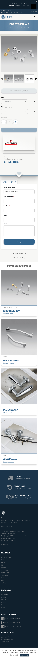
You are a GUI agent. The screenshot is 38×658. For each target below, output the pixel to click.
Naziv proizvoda (9, 187)
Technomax (4, 578)
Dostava (19, 476)
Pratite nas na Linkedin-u (13, 626)
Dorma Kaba (5, 573)
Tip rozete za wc (6, 107)
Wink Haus (4, 570)
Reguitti (3, 562)
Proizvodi (4, 597)
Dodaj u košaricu (19, 130)
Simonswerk (4, 575)
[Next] (36, 79)
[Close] (36, 1)
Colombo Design (11, 162)
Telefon (7, 206)
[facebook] (19, 257)
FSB (2, 565)
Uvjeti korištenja (23, 496)
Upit (6, 223)
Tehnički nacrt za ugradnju (19, 91)
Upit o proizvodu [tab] (9, 182)
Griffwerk (4, 583)
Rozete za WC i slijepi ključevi (19, 27)
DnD (2, 560)
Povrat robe (19, 486)
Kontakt (3, 607)
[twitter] (14, 257)
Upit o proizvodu (8, 314)
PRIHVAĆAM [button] (24, 655)
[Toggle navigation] (34, 17)
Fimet (3, 580)
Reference (4, 602)
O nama (3, 605)
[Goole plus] (23, 257)
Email (6, 215)
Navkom (3, 567)
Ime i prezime (9, 196)
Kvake (4, 406)
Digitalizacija (4, 544)
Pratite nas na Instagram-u (13, 622)
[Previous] (2, 79)
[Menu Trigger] (33, 6)
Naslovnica (4, 594)
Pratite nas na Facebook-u (13, 619)
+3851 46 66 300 (8, 10)
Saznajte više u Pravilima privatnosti (25, 652)
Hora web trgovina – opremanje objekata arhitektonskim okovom (7, 17)
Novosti (3, 600)
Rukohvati (5, 356)
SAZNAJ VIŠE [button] (14, 655)
